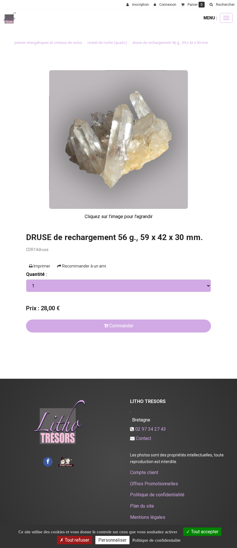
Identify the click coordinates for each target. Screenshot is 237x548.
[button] (222, 4)
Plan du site (142, 506)
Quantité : (36, 274)
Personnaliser (112, 540)
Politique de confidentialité (157, 494)
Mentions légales (147, 517)
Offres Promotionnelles (154, 483)
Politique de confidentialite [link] (156, 540)
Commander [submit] (121, 325)
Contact (143, 438)
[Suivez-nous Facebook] (47, 461)
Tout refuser (76, 540)
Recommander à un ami (83, 266)
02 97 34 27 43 (150, 429)
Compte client (144, 472)
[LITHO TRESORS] (9, 18)
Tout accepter (204, 531)
